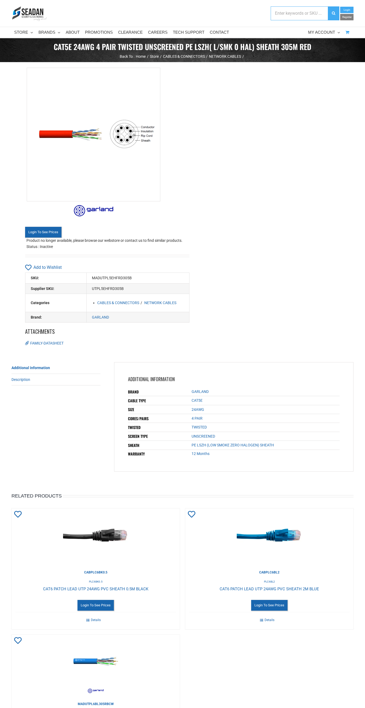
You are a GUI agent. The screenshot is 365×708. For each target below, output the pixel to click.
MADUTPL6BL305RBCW (96, 704)
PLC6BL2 (269, 581)
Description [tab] (20, 379)
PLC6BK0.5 (96, 581)
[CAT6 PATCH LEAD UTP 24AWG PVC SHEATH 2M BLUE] (269, 535)
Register (347, 17)
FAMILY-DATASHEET (47, 343)
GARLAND (100, 317)
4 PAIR (197, 418)
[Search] (333, 13)
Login (347, 9)
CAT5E (197, 400)
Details (96, 620)
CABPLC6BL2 (269, 572)
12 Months (200, 454)
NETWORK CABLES (160, 303)
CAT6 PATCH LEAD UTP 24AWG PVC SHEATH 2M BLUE (269, 589)
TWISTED (199, 427)
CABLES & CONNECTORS (118, 303)
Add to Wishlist (47, 267)
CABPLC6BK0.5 (95, 572)
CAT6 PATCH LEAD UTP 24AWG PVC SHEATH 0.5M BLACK (95, 589)
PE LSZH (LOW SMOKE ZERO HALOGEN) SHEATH (233, 445)
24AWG (198, 409)
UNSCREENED (203, 436)
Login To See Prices (43, 232)
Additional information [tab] (30, 368)
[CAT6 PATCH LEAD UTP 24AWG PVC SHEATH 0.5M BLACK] (95, 535)
